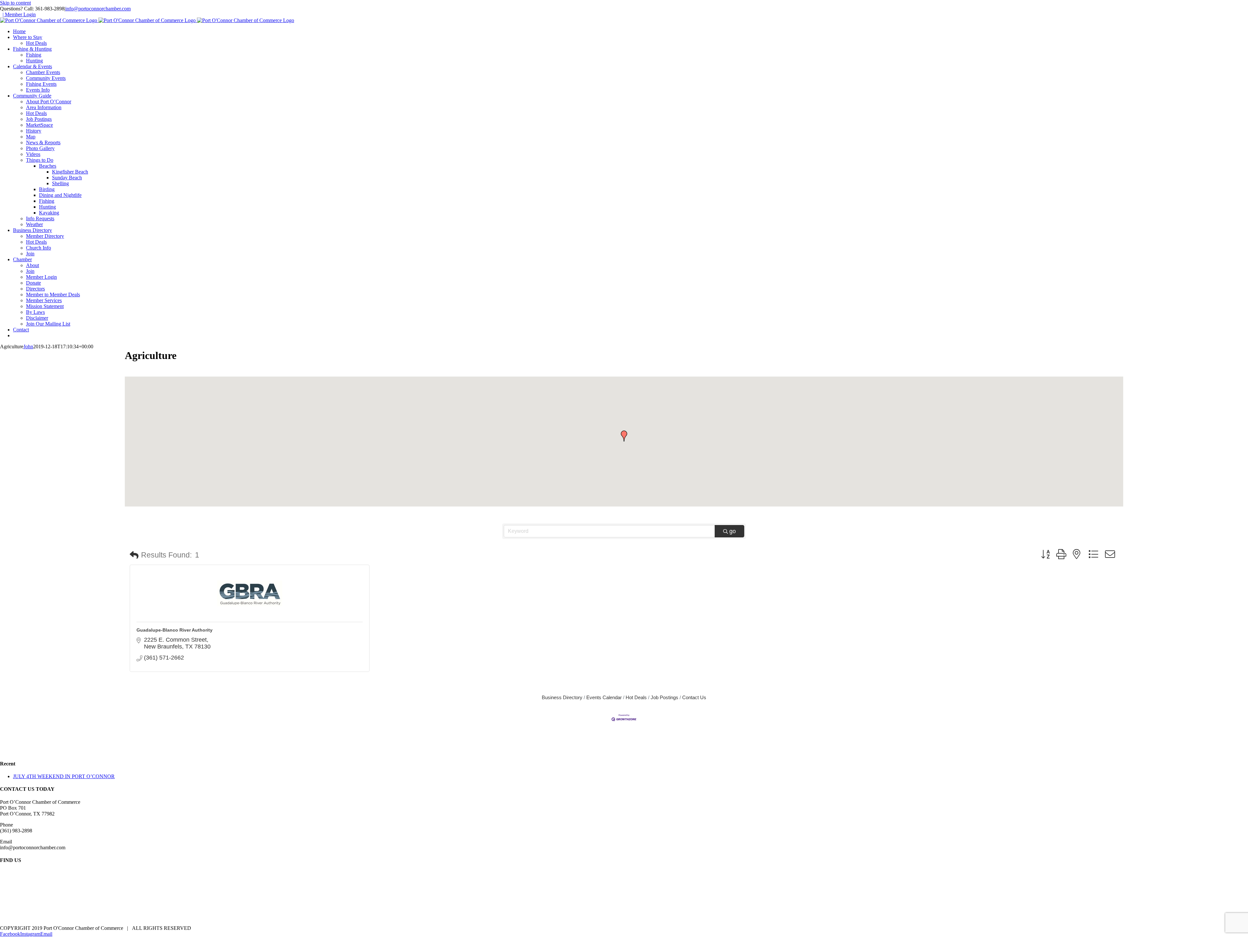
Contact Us (694, 697)
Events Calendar (604, 697)
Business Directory (562, 697)
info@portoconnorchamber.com (98, 8)
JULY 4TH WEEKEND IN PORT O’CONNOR (64, 776)
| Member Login (19, 14)
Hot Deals (636, 697)
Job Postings (664, 697)
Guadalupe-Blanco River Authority (174, 630)
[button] (624, 436)
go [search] (732, 531)
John (28, 346)
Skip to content (15, 3)
